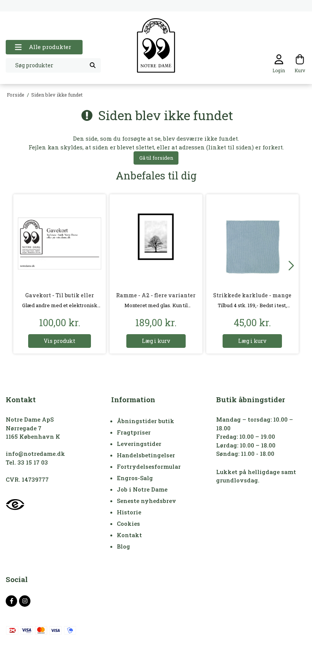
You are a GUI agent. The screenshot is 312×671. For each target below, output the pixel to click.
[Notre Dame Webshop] (156, 45)
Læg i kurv (156, 340)
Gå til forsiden (156, 157)
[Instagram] (24, 601)
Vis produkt (59, 340)
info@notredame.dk (35, 453)
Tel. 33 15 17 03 (27, 462)
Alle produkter (50, 47)
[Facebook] (11, 601)
